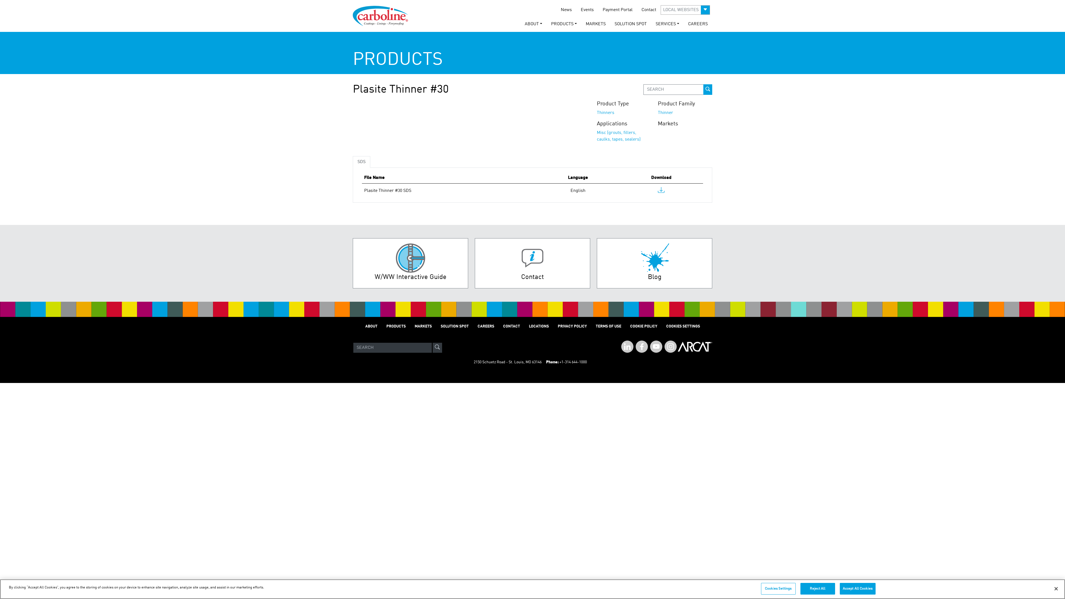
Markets (596, 24)
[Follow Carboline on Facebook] (642, 347)
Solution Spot (631, 24)
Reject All (817, 588)
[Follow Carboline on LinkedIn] (627, 347)
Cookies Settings (778, 588)
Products (396, 326)
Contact (648, 10)
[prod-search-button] (707, 89)
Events (587, 10)
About (371, 326)
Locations (539, 326)
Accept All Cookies (858, 588)
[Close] (1056, 589)
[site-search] (437, 347)
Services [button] (666, 24)
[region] (532, 589)
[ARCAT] (695, 348)
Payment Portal (618, 10)
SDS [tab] (361, 162)
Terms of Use (608, 326)
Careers (698, 24)
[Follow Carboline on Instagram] (671, 347)
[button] (685, 10)
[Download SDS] (661, 191)
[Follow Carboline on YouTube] (656, 347)
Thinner (665, 113)
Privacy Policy (572, 326)
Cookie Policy (643, 326)
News (566, 10)
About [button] (532, 24)
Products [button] (562, 24)
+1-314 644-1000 (573, 362)
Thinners (605, 113)
